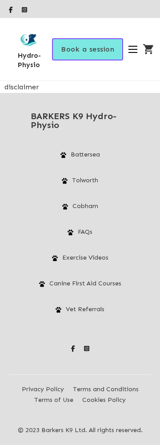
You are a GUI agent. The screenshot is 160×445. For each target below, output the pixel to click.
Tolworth (85, 180)
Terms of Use (53, 400)
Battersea (85, 154)
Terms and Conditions (106, 389)
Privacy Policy (43, 389)
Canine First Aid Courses (85, 283)
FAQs (85, 232)
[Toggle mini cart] (148, 49)
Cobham (85, 206)
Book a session (87, 49)
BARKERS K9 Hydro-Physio (73, 120)
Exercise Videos (85, 257)
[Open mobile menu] (132, 49)
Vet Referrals (85, 309)
